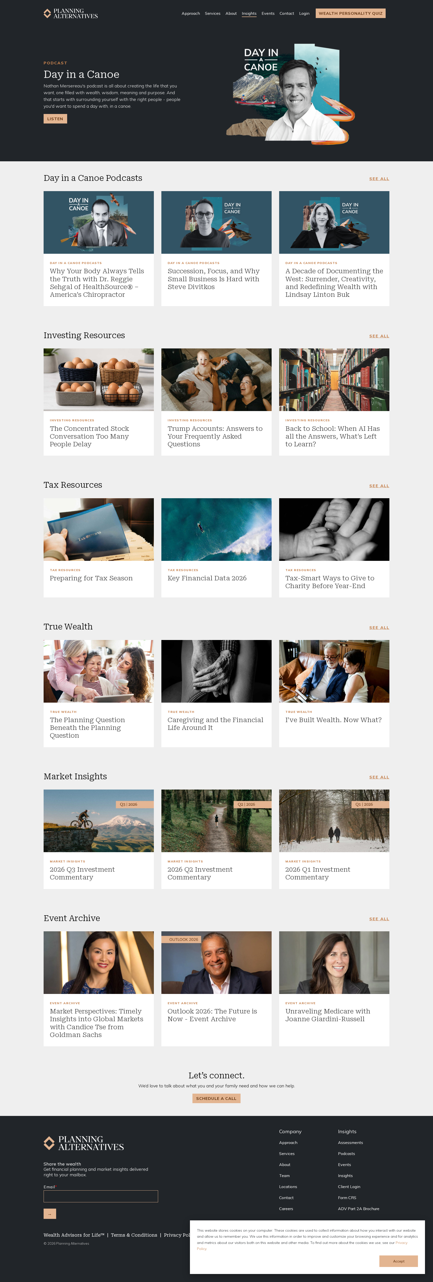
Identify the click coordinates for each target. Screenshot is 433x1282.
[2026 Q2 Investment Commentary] (216, 821)
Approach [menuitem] (288, 1142)
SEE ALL (379, 178)
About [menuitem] (284, 1164)
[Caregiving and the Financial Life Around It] (216, 671)
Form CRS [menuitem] (347, 1197)
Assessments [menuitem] (350, 1142)
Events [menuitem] (344, 1164)
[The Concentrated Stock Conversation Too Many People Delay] (99, 379)
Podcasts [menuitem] (346, 1153)
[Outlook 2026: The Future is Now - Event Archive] (216, 962)
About (231, 13)
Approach (191, 13)
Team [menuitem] (284, 1175)
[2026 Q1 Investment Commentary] (334, 821)
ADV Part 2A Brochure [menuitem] (358, 1208)
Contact (287, 13)
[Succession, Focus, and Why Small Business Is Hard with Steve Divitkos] (216, 222)
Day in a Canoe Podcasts (76, 263)
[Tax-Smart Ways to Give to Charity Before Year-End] (334, 529)
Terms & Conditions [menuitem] (134, 1235)
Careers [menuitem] (286, 1208)
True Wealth (63, 712)
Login (304, 13)
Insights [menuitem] (345, 1175)
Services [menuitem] (287, 1153)
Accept (398, 1261)
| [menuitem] (108, 1235)
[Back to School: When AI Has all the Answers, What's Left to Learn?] (334, 379)
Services (213, 13)
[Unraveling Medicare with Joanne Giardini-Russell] (334, 962)
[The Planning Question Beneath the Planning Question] (99, 671)
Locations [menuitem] (288, 1186)
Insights (249, 13)
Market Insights (67, 861)
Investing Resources (72, 420)
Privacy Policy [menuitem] (180, 1235)
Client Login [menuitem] (349, 1186)
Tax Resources (65, 570)
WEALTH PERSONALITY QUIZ (351, 13)
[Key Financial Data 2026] (216, 529)
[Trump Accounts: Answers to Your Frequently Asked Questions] (216, 379)
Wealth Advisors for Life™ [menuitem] (74, 1235)
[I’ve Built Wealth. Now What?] (334, 671)
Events (268, 13)
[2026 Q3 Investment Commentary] (99, 821)
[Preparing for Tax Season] (99, 529)
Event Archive (65, 1003)
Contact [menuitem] (286, 1197)
